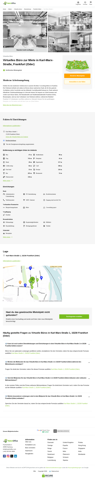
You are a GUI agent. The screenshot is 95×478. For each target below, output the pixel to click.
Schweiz (65, 457)
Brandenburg (27, 9)
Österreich (66, 454)
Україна (65, 460)
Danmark (51, 442)
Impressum (28, 450)
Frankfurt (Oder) (37, 9)
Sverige (50, 445)
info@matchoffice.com (9, 449)
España (65, 445)
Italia (64, 451)
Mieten (10, 9)
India (79, 451)
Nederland (51, 454)
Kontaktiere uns (30, 445)
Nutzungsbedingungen (74, 467)
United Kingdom (68, 442)
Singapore (81, 448)
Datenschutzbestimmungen (54, 467)
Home (4, 9)
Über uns (28, 442)
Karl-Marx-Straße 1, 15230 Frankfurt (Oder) (26, 353)
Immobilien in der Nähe (77, 82)
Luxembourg (52, 460)
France (65, 448)
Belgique (50, 457)
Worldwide (81, 454)
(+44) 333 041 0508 (9, 451)
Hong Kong (82, 445)
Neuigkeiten (29, 453)
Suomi (50, 451)
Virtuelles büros (18, 9)
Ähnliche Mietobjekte (77, 76)
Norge (50, 448)
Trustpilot (5, 422)
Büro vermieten (30, 448)
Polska (80, 442)
